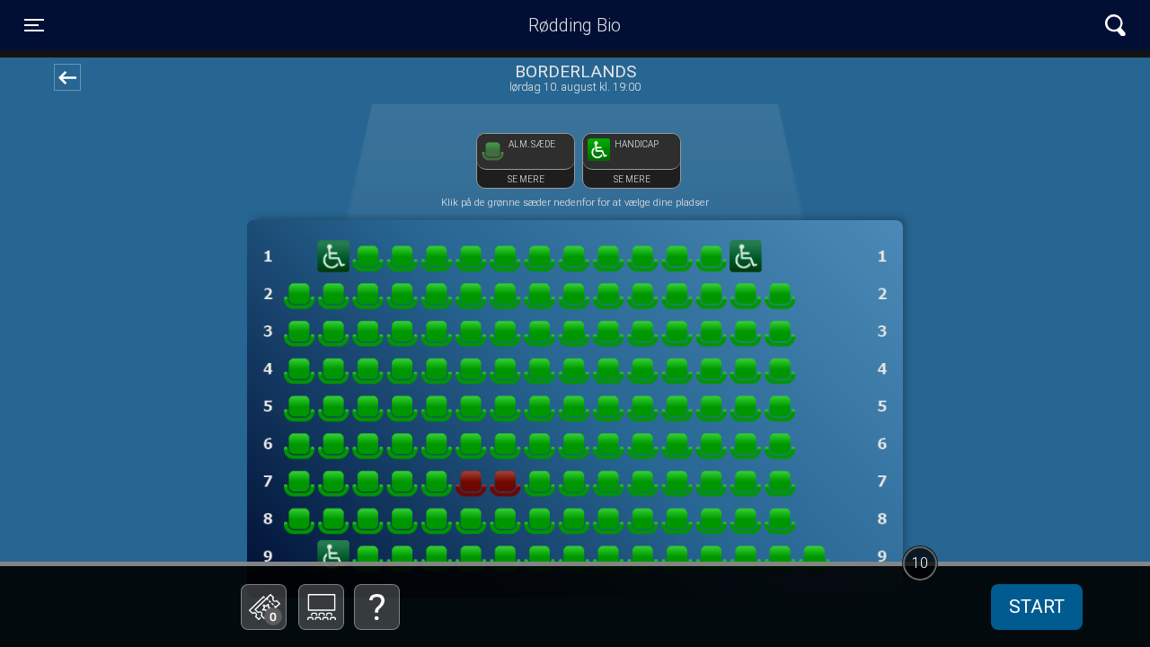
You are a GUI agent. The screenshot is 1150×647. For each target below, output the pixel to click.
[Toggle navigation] (1115, 25)
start (1037, 606)
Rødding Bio (574, 25)
